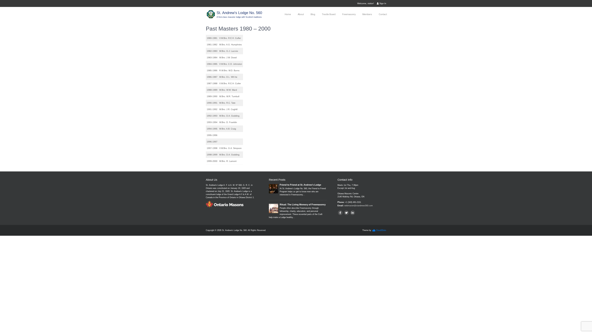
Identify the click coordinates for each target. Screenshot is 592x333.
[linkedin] (352, 212)
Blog (313, 14)
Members (367, 14)
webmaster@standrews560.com (358, 205)
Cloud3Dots (381, 230)
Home (288, 14)
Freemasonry (349, 14)
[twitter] (346, 212)
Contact (383, 14)
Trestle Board (328, 14)
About (301, 14)
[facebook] (340, 212)
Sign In (382, 3)
